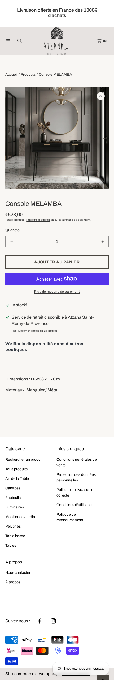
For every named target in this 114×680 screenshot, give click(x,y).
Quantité (12, 230)
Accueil (11, 74)
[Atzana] (57, 41)
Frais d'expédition (38, 219)
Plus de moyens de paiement (57, 291)
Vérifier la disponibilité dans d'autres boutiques (44, 346)
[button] (8, 41)
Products (28, 74)
